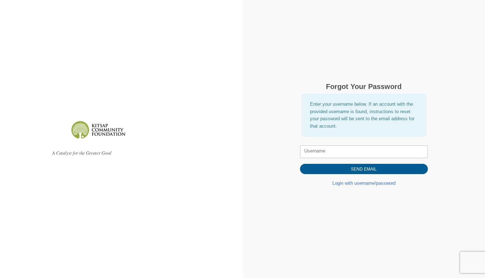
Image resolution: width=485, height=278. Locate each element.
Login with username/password (364, 183)
